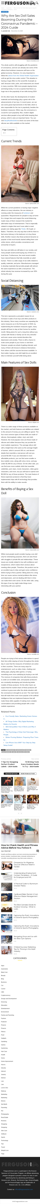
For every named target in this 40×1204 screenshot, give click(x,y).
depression (20, 750)
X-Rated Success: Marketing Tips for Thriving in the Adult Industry (25, 949)
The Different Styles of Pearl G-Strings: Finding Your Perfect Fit (19, 789)
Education (4, 1005)
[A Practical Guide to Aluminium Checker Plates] (6, 887)
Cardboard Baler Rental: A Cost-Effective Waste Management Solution (26, 896)
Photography (5, 1114)
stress (27, 752)
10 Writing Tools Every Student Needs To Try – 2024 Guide (30, 764)
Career (3, 989)
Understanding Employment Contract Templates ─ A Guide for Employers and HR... (25, 875)
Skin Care (4, 1130)
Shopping (4, 1124)
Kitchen (3, 1078)
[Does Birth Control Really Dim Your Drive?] (7, 799)
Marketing (4, 1094)
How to (3, 1064)
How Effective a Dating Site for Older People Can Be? (32, 789)
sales (14, 752)
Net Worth (4, 1104)
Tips (2, 1144)
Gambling (4, 1041)
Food (2, 1035)
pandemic (27, 750)
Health (16, 869)
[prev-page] (19, 813)
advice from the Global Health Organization (23, 75)
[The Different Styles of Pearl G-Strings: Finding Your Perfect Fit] (20, 781)
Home (2, 8)
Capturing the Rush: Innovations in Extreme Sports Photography (26, 916)
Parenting (4, 1107)
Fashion (3, 1018)
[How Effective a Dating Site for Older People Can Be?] (33, 781)
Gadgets (3, 1038)
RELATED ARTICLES (11, 773)
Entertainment (5, 1008)
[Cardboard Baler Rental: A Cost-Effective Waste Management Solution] (6, 897)
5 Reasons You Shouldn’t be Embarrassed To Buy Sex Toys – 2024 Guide (19, 807)
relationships (6, 752)
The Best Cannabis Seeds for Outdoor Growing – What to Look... (25, 907)
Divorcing (4, 1002)
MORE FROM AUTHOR (28, 773)
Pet (2, 1111)
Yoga (2, 1154)
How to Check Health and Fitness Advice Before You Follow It (19, 846)
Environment (5, 1012)
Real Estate (4, 1117)
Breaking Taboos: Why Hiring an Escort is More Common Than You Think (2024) (7, 789)
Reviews (3, 1121)
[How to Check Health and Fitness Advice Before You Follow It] (20, 831)
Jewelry (3, 1074)
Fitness (3, 1031)
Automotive (4, 969)
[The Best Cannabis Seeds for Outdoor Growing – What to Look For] (6, 908)
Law (15, 880)
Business (4, 982)
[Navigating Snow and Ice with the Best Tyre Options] (6, 940)
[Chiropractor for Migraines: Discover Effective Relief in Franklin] (6, 866)
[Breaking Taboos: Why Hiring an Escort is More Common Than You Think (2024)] (7, 781)
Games (3, 1045)
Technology (4, 1140)
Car (15, 941)
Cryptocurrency (5, 995)
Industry (3, 1068)
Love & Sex (9, 8)
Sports (3, 1137)
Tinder (23, 229)
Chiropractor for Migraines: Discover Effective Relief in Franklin (24, 865)
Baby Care (4, 972)
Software (3, 1134)
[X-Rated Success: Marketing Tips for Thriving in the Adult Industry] (6, 950)
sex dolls (20, 752)
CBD (15, 911)
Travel (3, 1147)
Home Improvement (7, 1061)
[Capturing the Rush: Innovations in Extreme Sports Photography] (6, 918)
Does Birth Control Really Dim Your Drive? (6, 806)
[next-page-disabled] (21, 813)
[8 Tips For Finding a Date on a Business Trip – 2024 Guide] (33, 799)
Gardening (4, 1048)
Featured (4, 1022)
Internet (3, 1071)
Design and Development (9, 998)
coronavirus (11, 750)
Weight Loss (5, 1150)
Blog (15, 888)
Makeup (3, 1091)
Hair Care (4, 1051)
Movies (3, 1101)
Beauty (3, 975)
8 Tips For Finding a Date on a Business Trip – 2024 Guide (32, 806)
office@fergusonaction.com (24, 1189)
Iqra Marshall (5, 851)
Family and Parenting (7, 1015)
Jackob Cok (6, 31)
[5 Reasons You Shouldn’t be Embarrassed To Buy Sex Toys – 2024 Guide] (20, 799)
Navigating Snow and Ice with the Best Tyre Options (25, 938)
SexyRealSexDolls (10, 120)
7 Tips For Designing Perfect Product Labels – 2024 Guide (9, 764)
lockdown (26, 213)
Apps (2, 965)
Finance (3, 1025)
